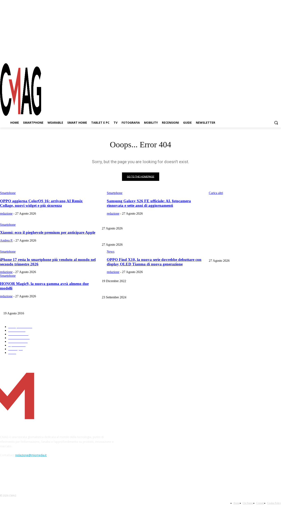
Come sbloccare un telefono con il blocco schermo (131, 290)
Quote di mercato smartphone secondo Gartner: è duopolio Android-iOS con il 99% (52, 306)
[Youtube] (278, 55)
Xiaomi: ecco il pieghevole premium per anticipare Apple (242, 254)
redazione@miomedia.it (31, 455)
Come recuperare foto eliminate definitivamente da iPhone (243, 274)
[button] (276, 123)
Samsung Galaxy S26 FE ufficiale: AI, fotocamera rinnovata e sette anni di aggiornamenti (154, 237)
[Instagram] (263, 55)
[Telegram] (270, 55)
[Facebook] (256, 55)
